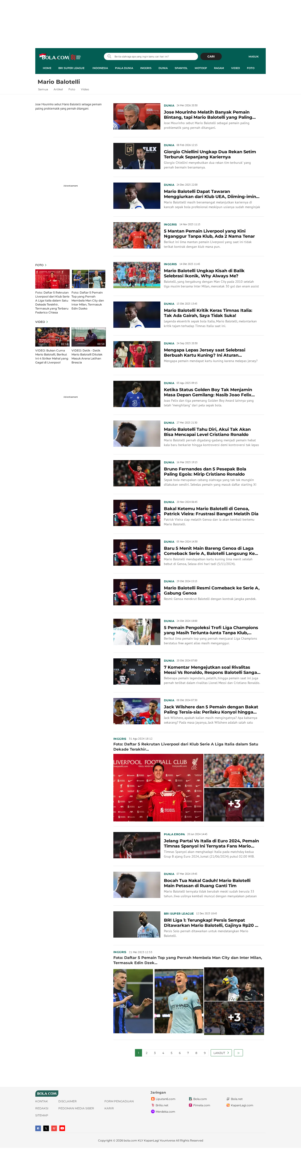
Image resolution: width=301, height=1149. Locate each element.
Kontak (41, 1101)
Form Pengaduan (119, 1101)
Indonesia (100, 68)
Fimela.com (201, 1105)
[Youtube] (62, 1128)
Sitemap (41, 1115)
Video (235, 68)
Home (47, 68)
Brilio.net (162, 1105)
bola (60, 57)
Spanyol (181, 68)
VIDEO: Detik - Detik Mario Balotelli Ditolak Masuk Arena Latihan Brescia (86, 356)
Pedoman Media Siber (76, 1108)
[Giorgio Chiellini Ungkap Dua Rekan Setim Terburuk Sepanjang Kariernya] (136, 155)
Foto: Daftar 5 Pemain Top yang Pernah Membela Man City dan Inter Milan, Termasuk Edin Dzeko (87, 300)
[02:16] (52, 336)
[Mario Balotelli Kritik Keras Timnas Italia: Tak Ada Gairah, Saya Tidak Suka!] (136, 314)
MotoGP (201, 68)
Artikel (58, 89)
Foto (250, 68)
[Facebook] (38, 1128)
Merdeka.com (165, 1111)
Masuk (254, 56)
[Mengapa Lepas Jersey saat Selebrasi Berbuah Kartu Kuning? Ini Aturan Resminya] (136, 354)
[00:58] (88, 336)
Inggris (145, 68)
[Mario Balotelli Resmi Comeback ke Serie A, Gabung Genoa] (136, 592)
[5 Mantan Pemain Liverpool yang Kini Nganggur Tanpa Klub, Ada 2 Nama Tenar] (136, 235)
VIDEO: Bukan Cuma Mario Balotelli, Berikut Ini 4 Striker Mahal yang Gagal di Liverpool (51, 356)
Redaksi (41, 1108)
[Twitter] (46, 1128)
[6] (52, 279)
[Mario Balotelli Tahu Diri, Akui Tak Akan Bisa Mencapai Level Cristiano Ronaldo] (136, 433)
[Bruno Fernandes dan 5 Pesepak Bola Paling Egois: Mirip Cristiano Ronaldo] (136, 473)
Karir (109, 1108)
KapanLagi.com (242, 1105)
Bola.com (200, 1099)
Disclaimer (67, 1101)
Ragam (219, 68)
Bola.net (237, 1099)
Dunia (163, 68)
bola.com (130, 1140)
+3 (234, 803)
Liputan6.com (165, 1099)
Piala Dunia (124, 68)
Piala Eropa (174, 834)
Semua (43, 89)
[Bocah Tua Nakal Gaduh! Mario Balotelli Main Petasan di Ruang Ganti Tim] (136, 884)
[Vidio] (54, 1128)
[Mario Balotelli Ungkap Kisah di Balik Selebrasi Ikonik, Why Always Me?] (136, 274)
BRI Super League (71, 68)
